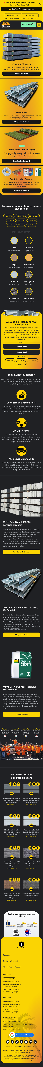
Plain (13, 244)
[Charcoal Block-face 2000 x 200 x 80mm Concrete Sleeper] (30, 876)
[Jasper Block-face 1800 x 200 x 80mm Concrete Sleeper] (11, 876)
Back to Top (20, 939)
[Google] (34, 1033)
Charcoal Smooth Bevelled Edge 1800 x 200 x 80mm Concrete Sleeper (11, 793)
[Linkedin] (25, 1033)
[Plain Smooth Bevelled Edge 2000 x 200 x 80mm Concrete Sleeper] (30, 814)
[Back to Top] (20, 935)
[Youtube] (30, 1033)
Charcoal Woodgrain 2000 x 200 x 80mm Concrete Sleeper (11, 856)
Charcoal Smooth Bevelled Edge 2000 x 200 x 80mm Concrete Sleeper (30, 793)
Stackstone (13, 295)
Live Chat (30, 15)
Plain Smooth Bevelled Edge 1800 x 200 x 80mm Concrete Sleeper (11, 825)
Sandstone (28, 261)
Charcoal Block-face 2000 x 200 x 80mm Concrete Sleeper (30, 888)
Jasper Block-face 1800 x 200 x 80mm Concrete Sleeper (11, 888)
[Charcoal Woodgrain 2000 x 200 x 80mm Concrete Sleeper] (11, 845)
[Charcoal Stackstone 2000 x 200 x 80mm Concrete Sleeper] (30, 845)
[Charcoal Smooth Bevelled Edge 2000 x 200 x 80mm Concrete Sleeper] (30, 780)
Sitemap (34, 1038)
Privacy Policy (18, 1038)
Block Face (28, 295)
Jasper (13, 261)
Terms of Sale (8, 1038)
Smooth (13, 278)
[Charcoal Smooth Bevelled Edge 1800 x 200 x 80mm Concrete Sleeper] (11, 780)
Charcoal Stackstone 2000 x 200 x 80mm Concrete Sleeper (30, 856)
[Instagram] (11, 1033)
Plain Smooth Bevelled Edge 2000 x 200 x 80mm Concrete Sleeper (30, 825)
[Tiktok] (16, 1033)
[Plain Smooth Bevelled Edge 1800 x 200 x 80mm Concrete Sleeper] (11, 814)
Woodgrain (28, 278)
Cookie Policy (27, 1038)
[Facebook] (7, 1033)
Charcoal (28, 244)
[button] (37, 25)
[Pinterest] (21, 1033)
